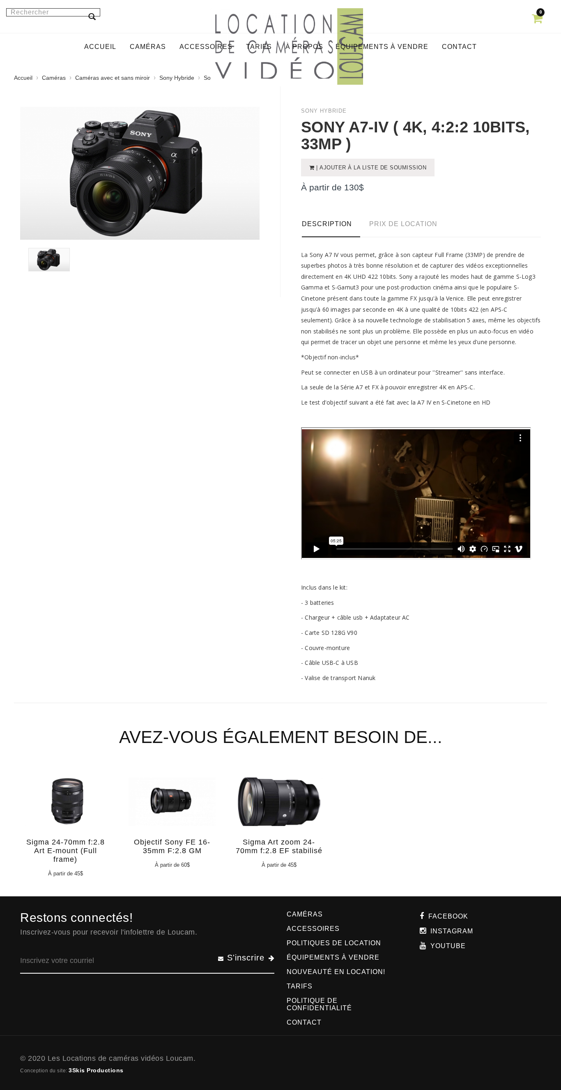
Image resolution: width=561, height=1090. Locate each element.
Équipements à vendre (333, 957)
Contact (304, 1022)
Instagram (451, 931)
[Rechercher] (92, 16)
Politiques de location (334, 943)
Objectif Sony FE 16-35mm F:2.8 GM (172, 846)
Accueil (23, 77)
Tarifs (300, 986)
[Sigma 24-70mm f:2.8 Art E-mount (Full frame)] (64, 808)
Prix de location (403, 223)
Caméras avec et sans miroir (112, 77)
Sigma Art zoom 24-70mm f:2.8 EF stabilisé (279, 846)
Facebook (448, 916)
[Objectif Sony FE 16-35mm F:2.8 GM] (171, 808)
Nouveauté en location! (336, 971)
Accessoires (313, 928)
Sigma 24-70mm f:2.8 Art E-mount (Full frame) (65, 850)
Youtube (448, 945)
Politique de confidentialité (319, 1004)
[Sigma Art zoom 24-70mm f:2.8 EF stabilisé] (277, 808)
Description (327, 223)
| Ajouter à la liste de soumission (371, 167)
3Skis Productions (96, 1070)
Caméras (54, 77)
